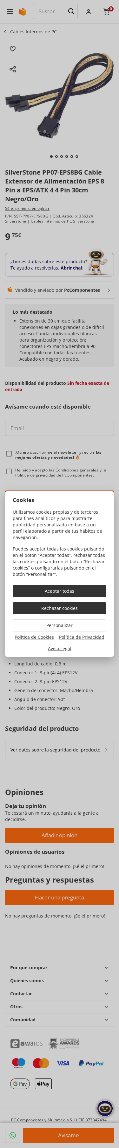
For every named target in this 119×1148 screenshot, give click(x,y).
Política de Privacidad (81, 637)
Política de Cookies (34, 637)
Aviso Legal (59, 648)
